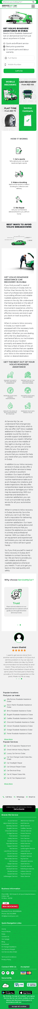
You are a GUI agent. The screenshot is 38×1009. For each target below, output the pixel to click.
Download (5, 944)
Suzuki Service (12, 874)
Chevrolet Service (11, 831)
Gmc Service (25, 838)
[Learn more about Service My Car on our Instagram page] (12, 972)
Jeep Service (25, 846)
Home (4, 929)
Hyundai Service (11, 843)
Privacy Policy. (27, 1002)
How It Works (6, 931)
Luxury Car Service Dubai (16, 753)
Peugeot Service (11, 866)
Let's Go (19, 71)
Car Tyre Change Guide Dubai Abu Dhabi (19, 758)
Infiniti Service (25, 843)
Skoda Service (12, 871)
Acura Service (12, 821)
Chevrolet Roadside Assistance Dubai (20, 722)
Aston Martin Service (10, 823)
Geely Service (12, 838)
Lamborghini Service (28, 848)
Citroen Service (26, 831)
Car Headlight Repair (14, 763)
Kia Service (13, 848)
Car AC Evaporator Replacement (19, 746)
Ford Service (25, 836)
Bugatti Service (12, 828)
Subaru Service (26, 871)
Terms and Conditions (9, 957)
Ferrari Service (26, 833)
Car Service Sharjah (8, 949)
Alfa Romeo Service (27, 821)
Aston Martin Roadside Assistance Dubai (19, 706)
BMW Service (25, 826)
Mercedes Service (11, 858)
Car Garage (5, 939)
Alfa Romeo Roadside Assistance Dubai (19, 700)
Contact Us (5, 936)
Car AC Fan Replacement (16, 778)
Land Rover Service (10, 851)
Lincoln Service (12, 853)
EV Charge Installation (9, 947)
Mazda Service (12, 856)
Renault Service (12, 869)
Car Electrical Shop (14, 770)
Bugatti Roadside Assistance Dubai (20, 715)
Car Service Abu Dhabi (9, 952)
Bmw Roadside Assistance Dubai (19, 711)
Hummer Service (26, 841)
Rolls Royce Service (27, 869)
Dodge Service (12, 833)
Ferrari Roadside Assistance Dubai (19, 733)
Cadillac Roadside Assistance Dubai (20, 718)
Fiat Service (13, 836)
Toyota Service (26, 874)
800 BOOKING (10, 906)
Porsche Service (26, 866)
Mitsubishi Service (27, 861)
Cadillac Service (26, 828)
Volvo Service (25, 876)
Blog (3, 942)
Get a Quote (19, 809)
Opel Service (25, 863)
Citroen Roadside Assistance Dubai (20, 726)
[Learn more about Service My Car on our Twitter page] (3, 972)
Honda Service (12, 841)
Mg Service (24, 858)
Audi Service (25, 823)
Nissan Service (12, 863)
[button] (17, 625)
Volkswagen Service (10, 876)
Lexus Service (25, 851)
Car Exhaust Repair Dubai (16, 767)
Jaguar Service (12, 846)
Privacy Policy (6, 959)
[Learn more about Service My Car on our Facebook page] (7, 972)
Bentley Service (11, 826)
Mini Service (13, 861)
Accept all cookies (19, 1006)
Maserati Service (26, 853)
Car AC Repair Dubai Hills (16, 774)
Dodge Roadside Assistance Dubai (19, 730)
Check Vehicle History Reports (18, 750)
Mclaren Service (26, 856)
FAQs (3, 934)
